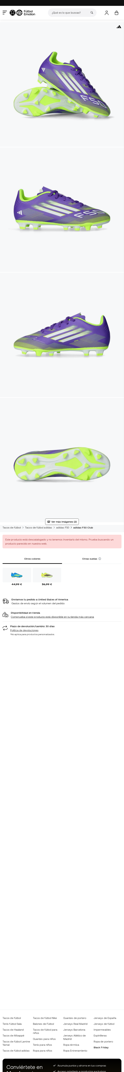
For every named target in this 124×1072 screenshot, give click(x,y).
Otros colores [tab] (32, 558)
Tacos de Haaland (13, 1029)
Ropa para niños (42, 1050)
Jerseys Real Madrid (75, 1023)
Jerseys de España (105, 1017)
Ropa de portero (103, 1041)
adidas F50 (62, 527)
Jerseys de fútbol (104, 1023)
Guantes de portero (74, 1017)
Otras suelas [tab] (90, 558)
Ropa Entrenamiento (75, 1050)
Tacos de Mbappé (13, 1035)
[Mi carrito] (116, 13)
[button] (99, 559)
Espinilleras (100, 1035)
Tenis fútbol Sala (12, 1023)
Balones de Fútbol (43, 1023)
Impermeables (102, 1029)
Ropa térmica (71, 1044)
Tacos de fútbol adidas (38, 527)
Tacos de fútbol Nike (45, 1017)
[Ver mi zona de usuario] (107, 13)
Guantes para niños (44, 1038)
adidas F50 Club (83, 527)
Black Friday (101, 1047)
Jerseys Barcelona (74, 1029)
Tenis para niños (42, 1044)
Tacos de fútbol (12, 527)
